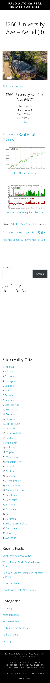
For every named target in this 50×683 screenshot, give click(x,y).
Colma (8, 390)
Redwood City (13, 485)
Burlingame (11, 381)
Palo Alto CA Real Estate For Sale (25, 5)
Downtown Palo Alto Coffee (17, 556)
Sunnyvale (11, 528)
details (25, 122)
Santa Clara (12, 514)
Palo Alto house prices (25, 173)
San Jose (10, 504)
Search (6, 267)
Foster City (12, 409)
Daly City (9, 400)
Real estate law (11, 621)
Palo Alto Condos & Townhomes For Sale (24, 240)
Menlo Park (12, 443)
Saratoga (11, 519)
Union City (11, 533)
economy (7, 608)
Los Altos (11, 428)
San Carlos (11, 500)
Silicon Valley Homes (34, 673)
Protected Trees (11, 583)
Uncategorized (10, 641)
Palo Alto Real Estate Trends (20, 137)
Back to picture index (14, 86)
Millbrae (10, 447)
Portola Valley (13, 481)
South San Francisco (16, 523)
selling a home (10, 634)
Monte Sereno (13, 457)
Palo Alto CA (32, 667)
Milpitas (10, 452)
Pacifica (10, 471)
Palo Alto (11, 476)
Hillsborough (13, 424)
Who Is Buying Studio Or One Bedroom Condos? (23, 564)
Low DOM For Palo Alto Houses (19, 590)
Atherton (10, 367)
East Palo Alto (12, 405)
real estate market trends (16, 628)
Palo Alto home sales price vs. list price (25, 213)
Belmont (9, 371)
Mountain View (13, 462)
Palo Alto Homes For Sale (24, 232)
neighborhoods (11, 615)
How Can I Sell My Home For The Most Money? (23, 575)
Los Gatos (11, 438)
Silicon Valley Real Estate (19, 662)
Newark (10, 466)
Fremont (10, 414)
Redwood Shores (15, 490)
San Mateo (11, 509)
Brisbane (9, 376)
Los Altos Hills (13, 433)
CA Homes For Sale (14, 673)
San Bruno (11, 495)
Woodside (11, 538)
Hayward (10, 419)
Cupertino (10, 395)
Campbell (10, 386)
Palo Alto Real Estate (22, 224)
